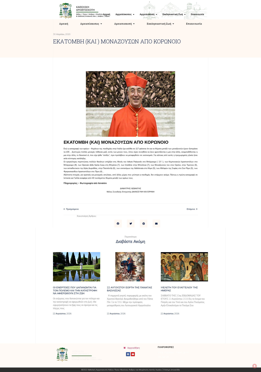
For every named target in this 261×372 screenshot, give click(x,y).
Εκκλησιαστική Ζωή (159, 23)
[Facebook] (128, 354)
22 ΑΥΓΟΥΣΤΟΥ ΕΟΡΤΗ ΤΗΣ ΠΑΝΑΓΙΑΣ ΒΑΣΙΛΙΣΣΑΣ (129, 289)
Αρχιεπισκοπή (123, 23)
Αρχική (63, 23)
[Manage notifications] (254, 366)
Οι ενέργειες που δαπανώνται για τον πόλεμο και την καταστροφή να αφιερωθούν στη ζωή (75, 290)
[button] (118, 224)
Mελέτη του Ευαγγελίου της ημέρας (179, 289)
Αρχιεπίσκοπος (89, 23)
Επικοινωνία (194, 23)
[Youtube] (133, 354)
